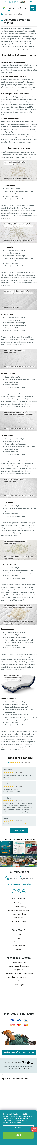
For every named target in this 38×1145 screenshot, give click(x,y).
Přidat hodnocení (19, 946)
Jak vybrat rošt (19, 970)
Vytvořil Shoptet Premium (13, 1063)
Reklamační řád (19, 918)
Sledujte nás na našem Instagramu (19, 839)
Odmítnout (18, 1141)
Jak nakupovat (19, 903)
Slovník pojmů (19, 985)
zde (19, 1123)
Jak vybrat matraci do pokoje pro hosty (19, 973)
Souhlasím (18, 1135)
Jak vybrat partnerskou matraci (19, 977)
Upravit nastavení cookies (22, 1069)
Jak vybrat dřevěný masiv (19, 981)
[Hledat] (10, 8)
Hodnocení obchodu (19, 757)
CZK (31, 2)
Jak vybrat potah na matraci (19, 966)
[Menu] (33, 8)
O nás (19, 934)
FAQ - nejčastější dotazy (19, 921)
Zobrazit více (19, 830)
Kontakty (19, 949)
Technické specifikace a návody (19, 910)
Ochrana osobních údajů (19, 914)
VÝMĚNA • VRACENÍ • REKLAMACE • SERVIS (19, 1052)
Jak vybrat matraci (19, 962)
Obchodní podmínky (19, 906)
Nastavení (18, 1128)
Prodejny (19, 938)
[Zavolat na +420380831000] (2, 2)
